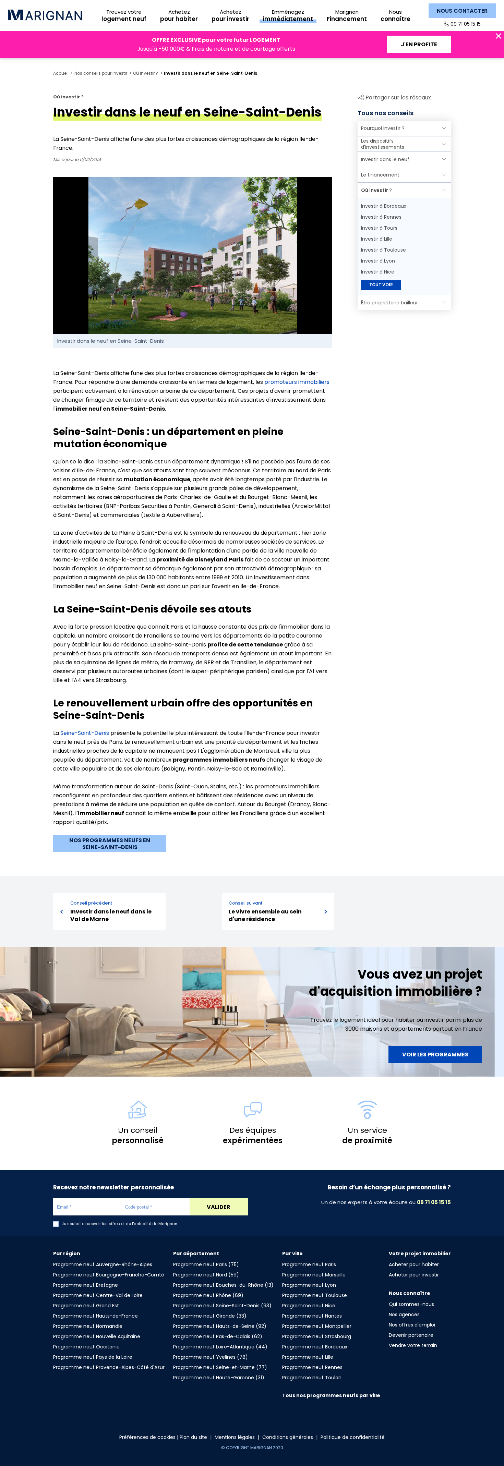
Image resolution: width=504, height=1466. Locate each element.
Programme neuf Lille (307, 1357)
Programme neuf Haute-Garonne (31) (218, 1377)
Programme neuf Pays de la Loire (92, 1357)
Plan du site (193, 1437)
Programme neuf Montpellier (316, 1326)
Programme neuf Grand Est (86, 1305)
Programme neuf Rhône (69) (208, 1295)
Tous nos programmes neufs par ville (331, 1395)
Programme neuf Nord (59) (206, 1274)
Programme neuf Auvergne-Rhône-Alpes (102, 1264)
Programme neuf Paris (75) (206, 1264)
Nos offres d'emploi (412, 1324)
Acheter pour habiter (414, 1264)
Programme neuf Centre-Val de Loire (98, 1295)
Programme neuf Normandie (87, 1326)
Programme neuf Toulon (311, 1377)
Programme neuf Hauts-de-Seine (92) (219, 1326)
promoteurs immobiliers (296, 382)
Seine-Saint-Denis (84, 733)
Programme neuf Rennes (312, 1367)
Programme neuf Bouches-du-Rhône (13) (223, 1285)
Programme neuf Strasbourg (316, 1336)
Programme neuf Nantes (312, 1315)
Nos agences (404, 1314)
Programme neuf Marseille (314, 1274)
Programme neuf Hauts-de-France (95, 1315)
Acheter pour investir (414, 1274)
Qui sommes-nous (411, 1304)
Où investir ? (145, 73)
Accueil (61, 73)
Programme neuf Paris (309, 1264)
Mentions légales (235, 1437)
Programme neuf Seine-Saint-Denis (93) (222, 1305)
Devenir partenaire (411, 1335)
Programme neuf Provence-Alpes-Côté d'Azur (109, 1367)
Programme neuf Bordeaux (314, 1346)
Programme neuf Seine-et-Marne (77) (220, 1367)
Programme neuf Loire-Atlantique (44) (220, 1346)
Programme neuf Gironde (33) (210, 1315)
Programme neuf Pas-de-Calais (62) (217, 1336)
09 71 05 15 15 (466, 24)
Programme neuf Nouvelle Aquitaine (96, 1336)
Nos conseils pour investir (100, 73)
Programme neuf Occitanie (86, 1346)
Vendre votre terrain (413, 1345)
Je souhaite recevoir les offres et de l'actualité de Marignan (119, 1224)
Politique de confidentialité (353, 1437)
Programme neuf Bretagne (85, 1285)
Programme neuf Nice (308, 1305)
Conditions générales (287, 1437)
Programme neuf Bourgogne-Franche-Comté (108, 1274)
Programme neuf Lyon (309, 1285)
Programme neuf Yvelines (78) (210, 1357)
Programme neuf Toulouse (314, 1295)
